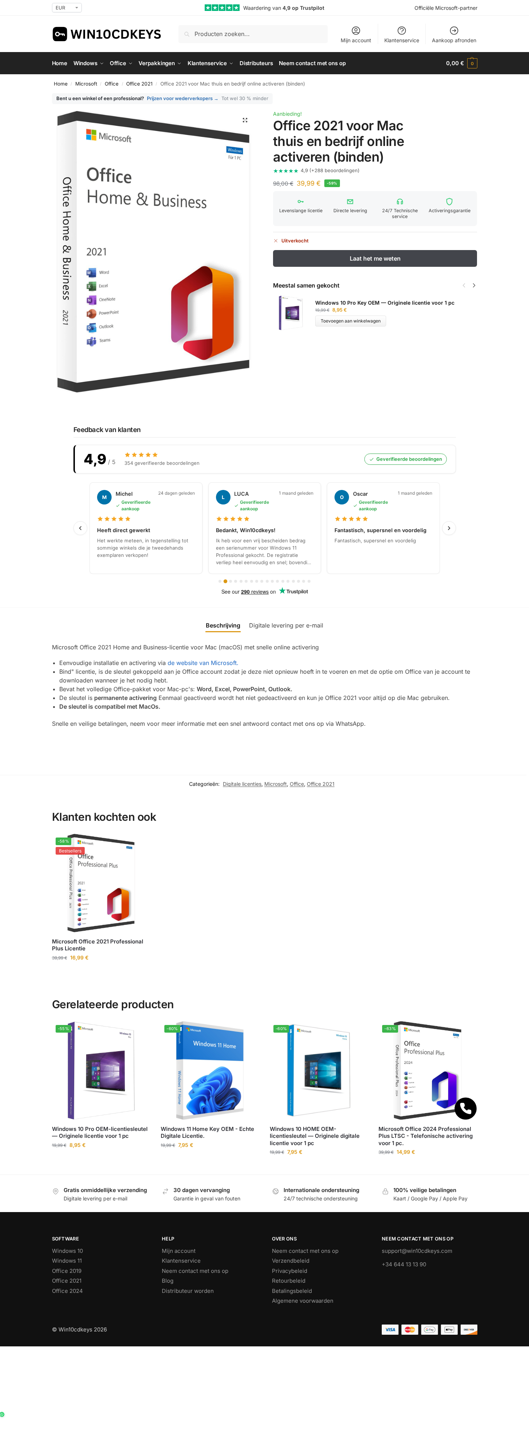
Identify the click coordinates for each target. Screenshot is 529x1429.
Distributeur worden (188, 1290)
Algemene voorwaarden (302, 1300)
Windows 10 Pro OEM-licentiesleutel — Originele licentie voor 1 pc (100, 1132)
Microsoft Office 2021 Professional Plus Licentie (97, 945)
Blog (167, 1280)
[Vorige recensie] (80, 528)
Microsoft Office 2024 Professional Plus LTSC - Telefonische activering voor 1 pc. (425, 1136)
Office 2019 (66, 1270)
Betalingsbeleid (292, 1290)
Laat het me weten (375, 258)
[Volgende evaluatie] (449, 528)
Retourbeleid (288, 1280)
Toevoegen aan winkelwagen (351, 321)
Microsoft (86, 84)
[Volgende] (474, 285)
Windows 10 (67, 1250)
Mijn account (356, 40)
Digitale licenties (242, 784)
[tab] (220, 581)
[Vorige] (464, 285)
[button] (461, 63)
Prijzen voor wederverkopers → (183, 98)
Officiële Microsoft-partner (445, 8)
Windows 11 (67, 1260)
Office (112, 84)
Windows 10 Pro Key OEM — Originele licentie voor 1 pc (384, 303)
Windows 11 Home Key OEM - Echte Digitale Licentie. (207, 1132)
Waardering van (283, 8)
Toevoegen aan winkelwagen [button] (100, 973)
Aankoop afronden (454, 40)
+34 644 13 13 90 (404, 1264)
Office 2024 (67, 1290)
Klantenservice (401, 40)
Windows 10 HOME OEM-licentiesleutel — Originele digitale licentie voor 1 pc (315, 1136)
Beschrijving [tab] (223, 625)
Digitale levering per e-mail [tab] (286, 625)
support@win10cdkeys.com (417, 1250)
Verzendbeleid (290, 1260)
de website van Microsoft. (203, 662)
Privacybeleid (289, 1270)
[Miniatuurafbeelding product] (294, 313)
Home (61, 84)
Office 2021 (139, 84)
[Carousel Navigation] (467, 285)
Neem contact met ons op (195, 1270)
